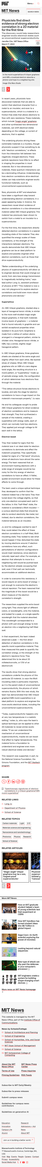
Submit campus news (12, 1097)
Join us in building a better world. (17, 1140)
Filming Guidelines (10, 1075)
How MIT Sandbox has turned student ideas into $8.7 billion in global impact (28, 924)
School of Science (13, 812)
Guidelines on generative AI (15, 1112)
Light (22, 823)
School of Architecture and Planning (21, 1032)
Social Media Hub (9, 1162)
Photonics (7, 837)
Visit (3, 1157)
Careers (28, 1157)
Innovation (6, 1126)
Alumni (5, 1133)
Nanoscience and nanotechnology (16, 832)
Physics (17, 837)
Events (14, 1157)
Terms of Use (8, 1071)
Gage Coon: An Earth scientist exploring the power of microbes (28, 937)
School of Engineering (15, 1036)
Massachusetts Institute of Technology (18, 1148)
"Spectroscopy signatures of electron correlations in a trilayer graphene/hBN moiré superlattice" (21, 790)
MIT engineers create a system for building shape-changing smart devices (28, 979)
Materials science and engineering (17, 828)
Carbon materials (10, 823)
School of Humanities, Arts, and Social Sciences (22, 1041)
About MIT (25, 1133)
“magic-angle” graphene (26, 121)
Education (6, 1123)
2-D (28, 823)
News (23, 1130)
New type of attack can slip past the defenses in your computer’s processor (29, 965)
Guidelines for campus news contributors (15, 1104)
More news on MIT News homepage (19, 989)
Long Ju (8, 804)
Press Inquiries (28, 1071)
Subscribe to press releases (15, 1091)
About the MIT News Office (8, 1065)
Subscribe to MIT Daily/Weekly (16, 1085)
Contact (35, 1157)
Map (8, 1157)
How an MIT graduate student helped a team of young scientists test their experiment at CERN (29, 910)
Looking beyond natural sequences (29, 949)
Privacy (5, 1159)
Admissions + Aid (28, 1126)
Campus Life (7, 1130)
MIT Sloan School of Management (20, 1045)
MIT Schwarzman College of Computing (17, 1054)
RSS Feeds (26, 1075)
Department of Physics (15, 808)
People (21, 1157)
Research (27, 837)
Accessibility (14, 1159)
